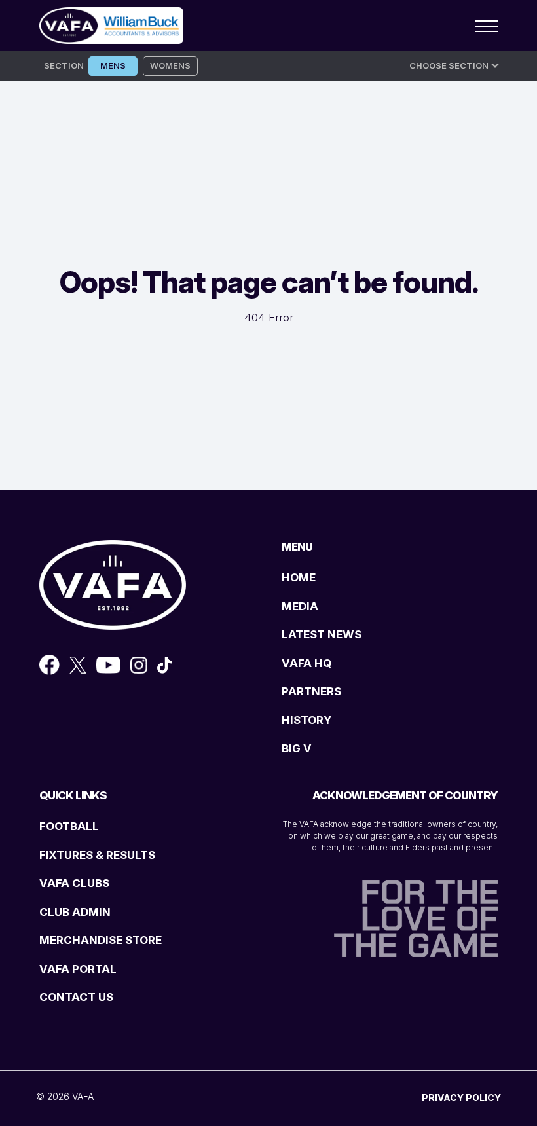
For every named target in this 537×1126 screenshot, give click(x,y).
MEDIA (300, 606)
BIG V (297, 748)
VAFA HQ (306, 663)
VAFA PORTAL (78, 968)
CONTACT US (76, 997)
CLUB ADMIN (75, 911)
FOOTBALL (69, 826)
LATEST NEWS (321, 634)
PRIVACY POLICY (461, 1097)
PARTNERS (311, 691)
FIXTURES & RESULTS (97, 855)
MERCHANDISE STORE (100, 940)
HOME (299, 577)
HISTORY (306, 720)
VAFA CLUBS (74, 883)
